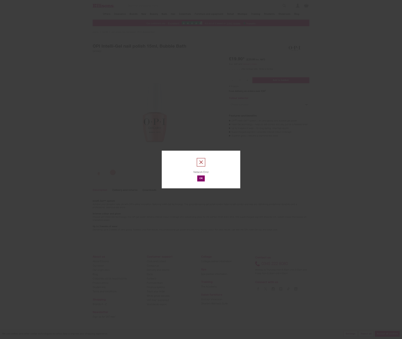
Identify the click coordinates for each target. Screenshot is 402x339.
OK (201, 179)
